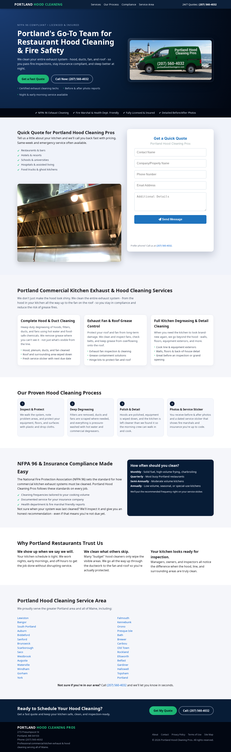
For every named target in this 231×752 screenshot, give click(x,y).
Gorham (22, 673)
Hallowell (123, 669)
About (155, 734)
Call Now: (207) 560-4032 (72, 79)
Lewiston (23, 618)
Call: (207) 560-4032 (196, 710)
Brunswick (23, 643)
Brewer (121, 639)
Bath (120, 635)
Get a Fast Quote (33, 79)
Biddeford (23, 635)
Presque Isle (124, 631)
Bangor (22, 622)
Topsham (123, 673)
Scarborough (25, 648)
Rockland (123, 652)
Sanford (22, 639)
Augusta (22, 660)
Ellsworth (123, 656)
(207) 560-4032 (164, 245)
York (20, 677)
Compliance (129, 4)
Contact (165, 734)
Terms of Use (194, 734)
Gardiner (122, 665)
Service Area (146, 4)
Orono (121, 626)
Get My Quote (163, 710)
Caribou (122, 643)
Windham (23, 669)
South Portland (26, 626)
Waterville (23, 665)
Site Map (208, 734)
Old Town (123, 648)
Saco (20, 652)
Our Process (111, 4)
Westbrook (24, 656)
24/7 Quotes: (199, 4)
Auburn (22, 631)
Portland (38, 4)
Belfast (121, 660)
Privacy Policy (178, 734)
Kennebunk (124, 622)
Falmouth (123, 618)
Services (96, 4)
